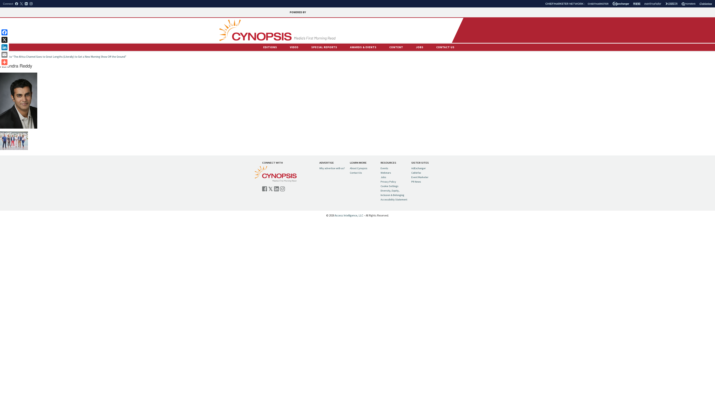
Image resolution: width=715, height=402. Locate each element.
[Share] (4, 62)
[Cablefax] (706, 4)
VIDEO (294, 47)
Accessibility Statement (394, 199)
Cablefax (416, 172)
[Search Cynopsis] (426, 31)
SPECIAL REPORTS (324, 47)
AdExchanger (418, 168)
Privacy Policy (388, 181)
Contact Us (445, 47)
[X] (4, 40)
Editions (270, 47)
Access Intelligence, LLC (349, 215)
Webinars (386, 172)
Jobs (419, 47)
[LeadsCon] (671, 4)
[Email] (4, 54)
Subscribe (447, 23)
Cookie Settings (389, 186)
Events (384, 168)
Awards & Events (363, 47)
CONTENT (396, 47)
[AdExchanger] (621, 4)
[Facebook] (4, 32)
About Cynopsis (358, 168)
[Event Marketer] (652, 4)
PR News (416, 181)
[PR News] (636, 4)
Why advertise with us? (332, 168)
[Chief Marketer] (598, 4)
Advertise (434, 24)
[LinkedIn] (4, 47)
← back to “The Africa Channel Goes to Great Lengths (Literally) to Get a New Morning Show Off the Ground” (63, 56)
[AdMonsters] (688, 3)
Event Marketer (419, 177)
